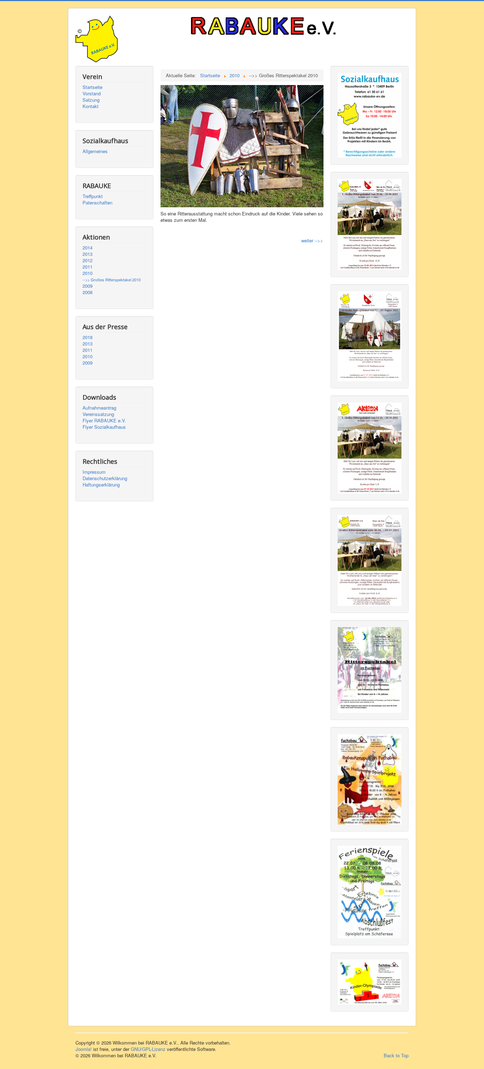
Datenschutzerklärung (105, 478)
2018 (87, 337)
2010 (87, 273)
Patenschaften (97, 202)
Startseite (92, 87)
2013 (87, 254)
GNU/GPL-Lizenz (148, 1049)
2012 (87, 260)
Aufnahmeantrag (99, 408)
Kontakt (91, 106)
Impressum (94, 472)
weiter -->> (312, 240)
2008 (87, 292)
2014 (87, 247)
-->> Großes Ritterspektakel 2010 (112, 279)
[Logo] (281, 27)
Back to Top (396, 1055)
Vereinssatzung (98, 414)
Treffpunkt (93, 196)
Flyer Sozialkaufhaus (104, 427)
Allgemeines (95, 151)
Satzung (91, 100)
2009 (87, 286)
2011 (87, 267)
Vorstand (92, 93)
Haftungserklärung (101, 485)
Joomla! (83, 1049)
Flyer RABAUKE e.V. (104, 420)
